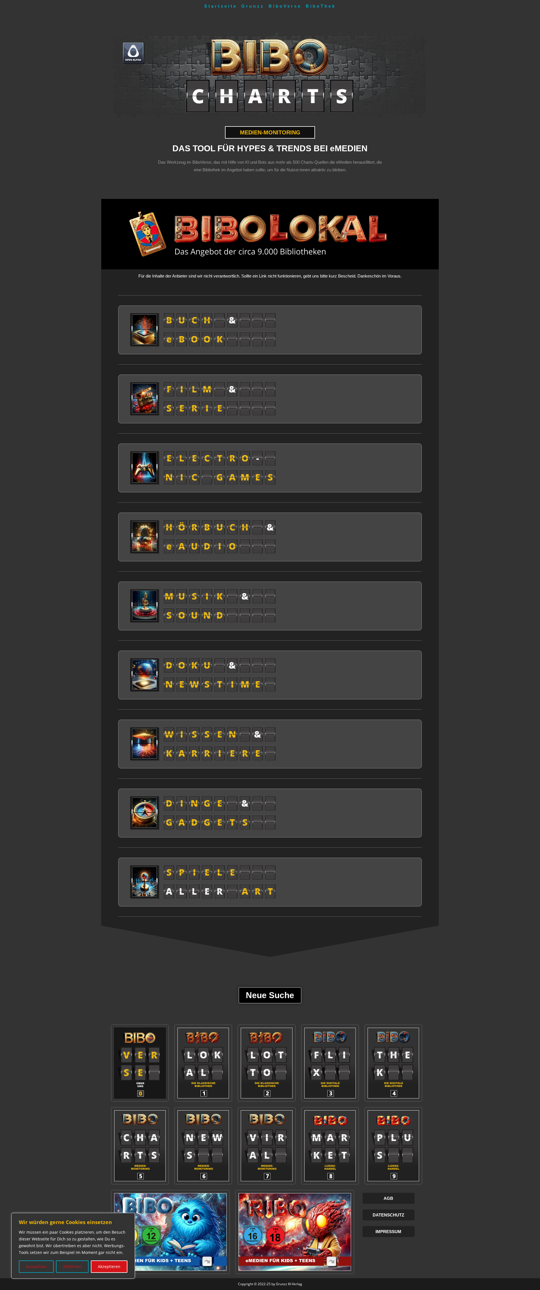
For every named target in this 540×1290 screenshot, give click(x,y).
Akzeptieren (109, 1266)
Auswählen (36, 1266)
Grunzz (252, 6)
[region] (73, 1246)
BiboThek (321, 6)
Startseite (220, 6)
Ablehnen (72, 1266)
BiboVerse (285, 6)
